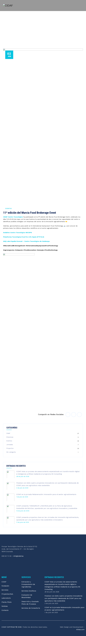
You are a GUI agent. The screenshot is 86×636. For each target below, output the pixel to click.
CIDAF (4, 582)
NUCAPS (29, 232)
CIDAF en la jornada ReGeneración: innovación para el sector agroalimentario (46, 494)
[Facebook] (3, 562)
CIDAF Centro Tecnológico (13, 217)
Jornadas (9, 444)
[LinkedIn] (12, 562)
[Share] (68, 414)
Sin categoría (11, 452)
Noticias (5, 606)
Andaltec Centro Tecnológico (14, 232)
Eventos (8, 208)
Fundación (5, 586)
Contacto (5, 610)
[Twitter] (7, 562)
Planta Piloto (7, 602)
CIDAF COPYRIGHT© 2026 (12, 627)
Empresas (9, 437)
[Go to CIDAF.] (3, 33)
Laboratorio (6, 598)
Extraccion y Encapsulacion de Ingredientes (28, 584)
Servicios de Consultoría (31, 608)
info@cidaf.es (18, 556)
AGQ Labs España (9, 241)
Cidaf (8, 433)
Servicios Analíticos (29, 591)
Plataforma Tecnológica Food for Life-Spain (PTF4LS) (23, 237)
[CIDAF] (8, 5)
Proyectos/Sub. (7, 594)
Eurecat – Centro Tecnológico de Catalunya (33, 241)
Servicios (5, 590)
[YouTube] (16, 562)
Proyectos (10, 448)
